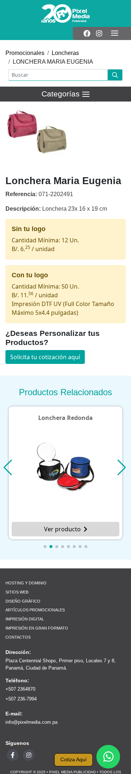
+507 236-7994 (21, 699)
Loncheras (65, 53)
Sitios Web (16, 592)
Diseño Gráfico (22, 601)
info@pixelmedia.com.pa (31, 722)
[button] (45, 546)
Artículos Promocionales (35, 610)
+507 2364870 (20, 689)
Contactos (18, 637)
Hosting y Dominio (26, 583)
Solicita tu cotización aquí (45, 357)
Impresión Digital (24, 619)
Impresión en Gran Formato (36, 628)
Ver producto (62, 529)
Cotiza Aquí (73, 759)
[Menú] (115, 33)
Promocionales (24, 53)
